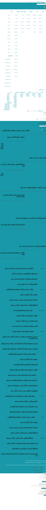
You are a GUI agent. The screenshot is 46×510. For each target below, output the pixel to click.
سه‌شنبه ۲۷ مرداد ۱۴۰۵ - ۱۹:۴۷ (34, 286)
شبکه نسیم (16, 45)
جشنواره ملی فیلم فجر (7, 103)
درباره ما (39, 1)
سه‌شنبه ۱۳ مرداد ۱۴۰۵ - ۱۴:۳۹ (34, 323)
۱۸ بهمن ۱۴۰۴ (36, 351)
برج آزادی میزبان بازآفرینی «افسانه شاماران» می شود (22, 380)
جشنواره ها (10, 55)
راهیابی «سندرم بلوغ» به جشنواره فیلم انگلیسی (16, 130)
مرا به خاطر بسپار (43, 480)
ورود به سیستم (44, 489)
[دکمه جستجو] (36, 4)
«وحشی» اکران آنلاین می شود (16, 137)
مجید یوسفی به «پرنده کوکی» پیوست (27, 321)
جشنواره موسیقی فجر (7, 69)
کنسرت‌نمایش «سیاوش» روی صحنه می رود (25, 326)
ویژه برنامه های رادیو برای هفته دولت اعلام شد (24, 406)
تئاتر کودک (34, 94)
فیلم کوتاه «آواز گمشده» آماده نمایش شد (13, 224)
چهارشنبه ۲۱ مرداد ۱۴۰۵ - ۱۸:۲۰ (34, 328)
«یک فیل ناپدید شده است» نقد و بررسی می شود (23, 300)
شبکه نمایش (16, 35)
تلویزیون (18, 11)
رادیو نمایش (9, 28)
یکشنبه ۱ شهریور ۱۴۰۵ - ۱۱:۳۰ (34, 414)
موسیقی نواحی (27, 95)
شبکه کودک (16, 38)
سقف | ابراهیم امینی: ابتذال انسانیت (27, 315)
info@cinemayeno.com (39, 472)
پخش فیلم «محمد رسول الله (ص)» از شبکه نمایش (19, 396)
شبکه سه (15, 94)
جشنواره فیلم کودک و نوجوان (7, 86)
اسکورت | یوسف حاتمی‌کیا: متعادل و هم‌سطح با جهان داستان (20, 348)
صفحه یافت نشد (41, 121)
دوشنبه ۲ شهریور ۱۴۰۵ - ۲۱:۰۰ (34, 307)
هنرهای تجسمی (23, 11)
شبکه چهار (15, 95)
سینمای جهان (40, 18)
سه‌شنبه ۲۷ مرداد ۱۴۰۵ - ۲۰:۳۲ (34, 281)
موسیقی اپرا (28, 28)
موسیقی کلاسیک (27, 94)
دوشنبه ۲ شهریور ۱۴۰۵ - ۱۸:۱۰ (34, 393)
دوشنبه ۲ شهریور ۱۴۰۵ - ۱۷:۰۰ (34, 372)
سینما (43, 11)
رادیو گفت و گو (8, 38)
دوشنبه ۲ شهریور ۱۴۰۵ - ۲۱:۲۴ (34, 302)
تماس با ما (37, 1)
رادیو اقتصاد (9, 35)
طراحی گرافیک (21, 94)
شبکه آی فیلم (15, 52)
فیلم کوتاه (40, 95)
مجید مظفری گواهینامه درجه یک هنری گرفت (25, 273)
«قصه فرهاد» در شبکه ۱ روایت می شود (26, 401)
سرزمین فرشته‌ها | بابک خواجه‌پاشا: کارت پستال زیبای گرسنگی (19, 343)
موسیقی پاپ (28, 18)
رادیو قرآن (9, 45)
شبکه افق (16, 55)
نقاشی (23, 18)
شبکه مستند (16, 72)
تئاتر (37, 11)
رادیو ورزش (9, 52)
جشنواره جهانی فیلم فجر (7, 62)
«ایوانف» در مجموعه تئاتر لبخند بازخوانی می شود (19, 268)
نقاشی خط (22, 28)
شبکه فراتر (15, 99)
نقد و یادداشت (41, 89)
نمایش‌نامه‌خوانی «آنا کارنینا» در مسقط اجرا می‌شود (31, 218)
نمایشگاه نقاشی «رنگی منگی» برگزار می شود (24, 305)
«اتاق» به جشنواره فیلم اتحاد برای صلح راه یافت (24, 369)
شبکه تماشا (15, 103)
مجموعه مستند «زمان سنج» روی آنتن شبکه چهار (24, 411)
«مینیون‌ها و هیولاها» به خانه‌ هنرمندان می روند (24, 279)
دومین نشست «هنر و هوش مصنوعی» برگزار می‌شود (22, 443)
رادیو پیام (9, 18)
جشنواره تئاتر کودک (7, 107)
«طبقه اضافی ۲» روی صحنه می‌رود (27, 284)
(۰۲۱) (39, 467)
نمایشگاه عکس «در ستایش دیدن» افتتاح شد (25, 448)
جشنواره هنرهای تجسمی (7, 72)
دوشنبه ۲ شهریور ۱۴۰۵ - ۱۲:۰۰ (31, 398)
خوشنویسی (21, 95)
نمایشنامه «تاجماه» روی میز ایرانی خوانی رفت (32, 246)
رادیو (11, 11)
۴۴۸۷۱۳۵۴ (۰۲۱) (34, 467)
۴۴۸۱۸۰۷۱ (42, 467)
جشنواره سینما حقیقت (7, 79)
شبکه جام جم (15, 62)
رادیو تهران (8, 94)
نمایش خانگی (39, 94)
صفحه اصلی (42, 1)
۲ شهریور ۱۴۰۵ (23, 139)
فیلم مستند (40, 28)
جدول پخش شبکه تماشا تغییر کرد (23, 310)
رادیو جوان (8, 95)
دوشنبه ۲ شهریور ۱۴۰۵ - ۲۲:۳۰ (32, 356)
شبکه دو (16, 18)
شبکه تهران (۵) (15, 28)
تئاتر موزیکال (33, 95)
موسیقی (30, 11)
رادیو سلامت (8, 99)
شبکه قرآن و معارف (15, 69)
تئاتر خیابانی (34, 18)
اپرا (35, 28)
